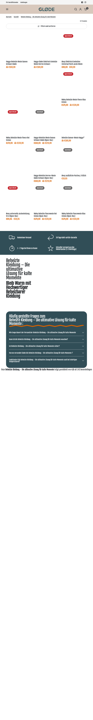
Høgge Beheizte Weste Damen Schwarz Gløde (16, 62)
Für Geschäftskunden (12, 2)
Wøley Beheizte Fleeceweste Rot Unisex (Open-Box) (45, 214)
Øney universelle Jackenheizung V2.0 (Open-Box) (18, 214)
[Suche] (75, 9)
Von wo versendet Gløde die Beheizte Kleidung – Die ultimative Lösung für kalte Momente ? (41, 353)
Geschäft (16, 17)
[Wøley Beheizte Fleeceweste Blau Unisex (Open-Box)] (74, 197)
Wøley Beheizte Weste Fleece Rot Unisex (17, 138)
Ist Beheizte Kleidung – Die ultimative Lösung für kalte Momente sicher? (34, 346)
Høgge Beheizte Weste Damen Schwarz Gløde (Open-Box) (44, 138)
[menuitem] (12, 2)
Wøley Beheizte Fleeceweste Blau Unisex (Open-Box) (73, 214)
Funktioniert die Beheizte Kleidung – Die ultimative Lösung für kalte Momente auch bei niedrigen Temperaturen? (43, 361)
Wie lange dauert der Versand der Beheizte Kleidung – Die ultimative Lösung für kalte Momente (42, 332)
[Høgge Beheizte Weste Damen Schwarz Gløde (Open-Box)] (46, 121)
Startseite (9, 17)
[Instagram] (85, 2)
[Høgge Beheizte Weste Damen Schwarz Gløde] (18, 45)
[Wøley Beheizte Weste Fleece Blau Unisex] (74, 83)
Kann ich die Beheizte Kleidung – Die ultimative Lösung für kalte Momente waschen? (38, 339)
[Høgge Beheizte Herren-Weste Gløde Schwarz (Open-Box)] (46, 159)
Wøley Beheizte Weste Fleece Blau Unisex (74, 100)
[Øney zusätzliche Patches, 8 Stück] (74, 159)
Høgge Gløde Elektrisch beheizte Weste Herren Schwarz (45, 62)
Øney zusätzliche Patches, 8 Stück (74, 175)
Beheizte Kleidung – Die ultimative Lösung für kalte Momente (38, 17)
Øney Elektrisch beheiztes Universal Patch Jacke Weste (72, 62)
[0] (85, 9)
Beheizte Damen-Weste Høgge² (73, 137)
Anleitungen (23, 2)
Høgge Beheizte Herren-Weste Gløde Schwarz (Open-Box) (45, 176)
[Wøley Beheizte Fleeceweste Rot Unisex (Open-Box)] (46, 197)
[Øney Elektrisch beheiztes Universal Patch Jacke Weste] (74, 45)
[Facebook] (82, 2)
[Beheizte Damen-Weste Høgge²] (74, 121)
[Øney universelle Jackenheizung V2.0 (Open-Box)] (18, 197)
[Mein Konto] (80, 9)
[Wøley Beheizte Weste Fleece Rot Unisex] (18, 121)
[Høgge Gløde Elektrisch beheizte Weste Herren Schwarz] (46, 45)
